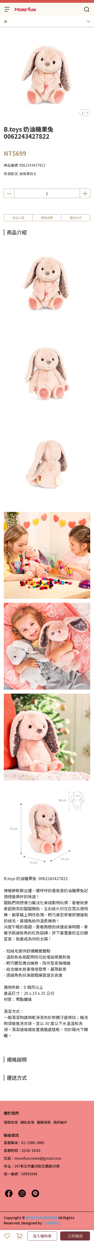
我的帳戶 (60, 1122)
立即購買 (75, 1235)
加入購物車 (42, 1235)
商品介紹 (18, 217)
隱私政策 (27, 1122)
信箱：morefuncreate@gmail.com (32, 1158)
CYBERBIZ (51, 1222)
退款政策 (11, 1122)
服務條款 (44, 1122)
